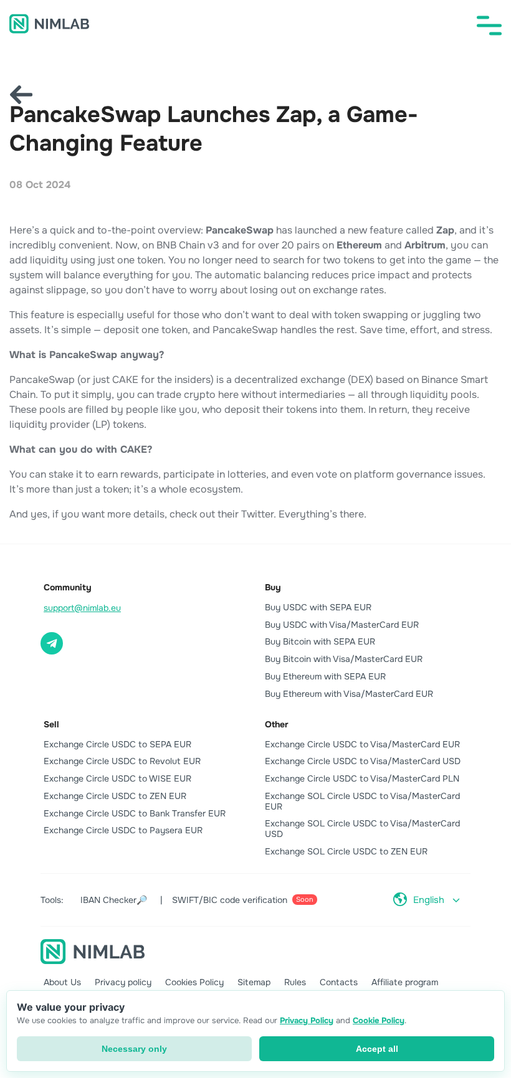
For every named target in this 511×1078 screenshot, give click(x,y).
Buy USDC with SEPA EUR (318, 607)
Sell (51, 724)
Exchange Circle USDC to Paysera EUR (123, 830)
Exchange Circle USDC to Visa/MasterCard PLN (362, 778)
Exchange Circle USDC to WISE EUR (117, 778)
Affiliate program (404, 982)
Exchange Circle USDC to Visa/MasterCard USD (363, 761)
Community (68, 587)
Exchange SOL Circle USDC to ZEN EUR (346, 851)
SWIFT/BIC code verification (242, 899)
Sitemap (253, 982)
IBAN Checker (113, 899)
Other (277, 724)
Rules (295, 982)
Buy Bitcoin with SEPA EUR (320, 641)
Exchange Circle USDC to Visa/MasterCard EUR (362, 744)
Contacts (339, 982)
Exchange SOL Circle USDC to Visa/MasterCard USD (362, 828)
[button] (489, 25)
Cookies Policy (194, 982)
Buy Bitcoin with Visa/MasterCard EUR (344, 658)
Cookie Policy (378, 1020)
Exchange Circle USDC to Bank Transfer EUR (135, 813)
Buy (273, 587)
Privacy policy (123, 982)
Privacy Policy (306, 1020)
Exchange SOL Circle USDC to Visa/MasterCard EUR (362, 801)
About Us (62, 982)
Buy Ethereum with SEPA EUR (325, 676)
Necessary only (134, 1049)
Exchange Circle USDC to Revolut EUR (122, 761)
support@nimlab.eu (82, 607)
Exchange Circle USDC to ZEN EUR (115, 795)
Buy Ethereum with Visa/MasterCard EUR (349, 693)
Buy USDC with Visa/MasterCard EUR (342, 624)
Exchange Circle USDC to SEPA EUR (117, 744)
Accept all (377, 1049)
